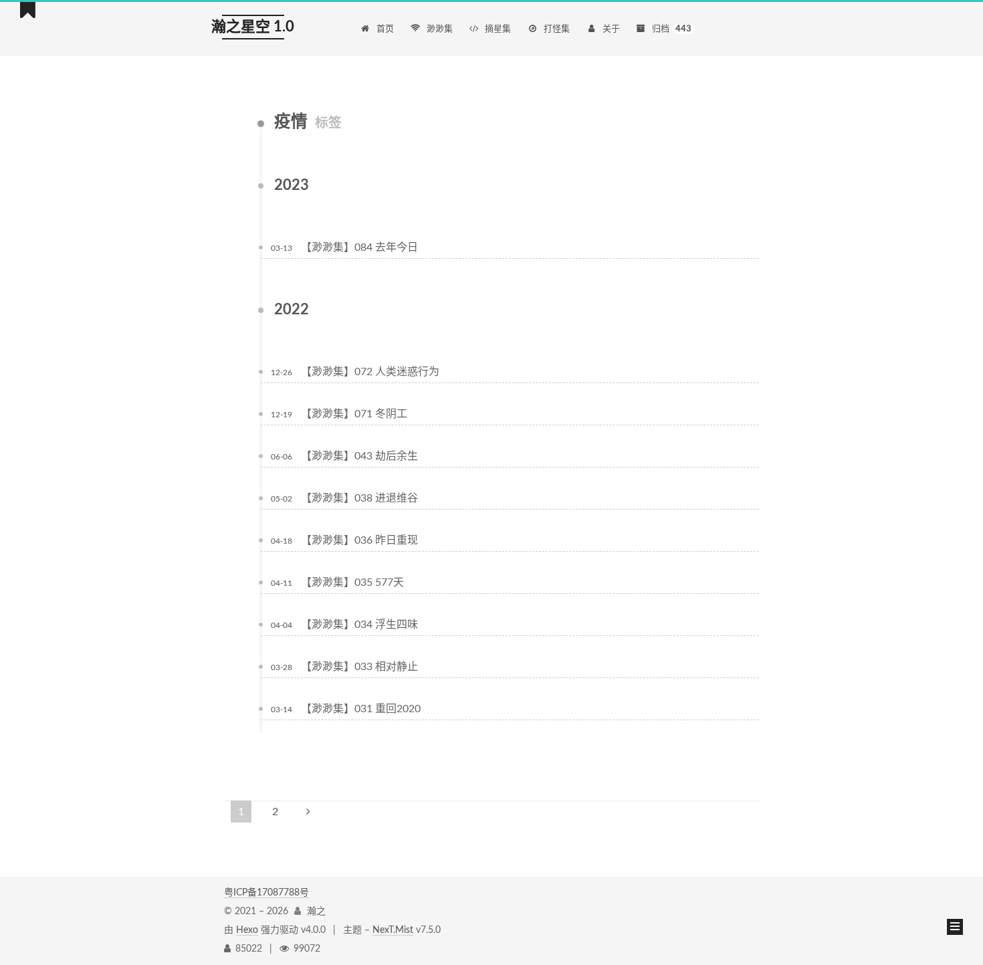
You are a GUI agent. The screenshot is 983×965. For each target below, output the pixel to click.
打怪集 (557, 29)
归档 (671, 29)
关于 (611, 29)
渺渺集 (440, 29)
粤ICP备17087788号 (266, 892)
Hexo (247, 930)
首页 (385, 29)
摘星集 (498, 29)
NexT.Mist (392, 930)
